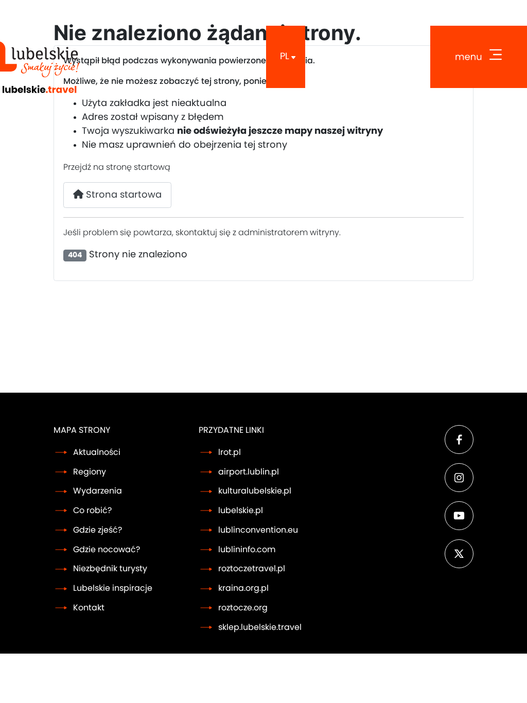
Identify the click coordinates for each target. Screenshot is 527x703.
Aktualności (96, 452)
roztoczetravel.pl (251, 569)
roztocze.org (243, 608)
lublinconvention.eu (258, 530)
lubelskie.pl (240, 510)
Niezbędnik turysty (110, 569)
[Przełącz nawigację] (478, 57)
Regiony (89, 472)
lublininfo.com (246, 550)
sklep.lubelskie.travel (260, 627)
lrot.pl (229, 452)
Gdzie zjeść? (97, 530)
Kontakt (88, 608)
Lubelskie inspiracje (112, 588)
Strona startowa (122, 195)
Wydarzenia (97, 491)
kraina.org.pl (243, 588)
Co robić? (92, 510)
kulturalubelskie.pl (254, 491)
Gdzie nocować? (106, 550)
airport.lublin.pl (248, 472)
